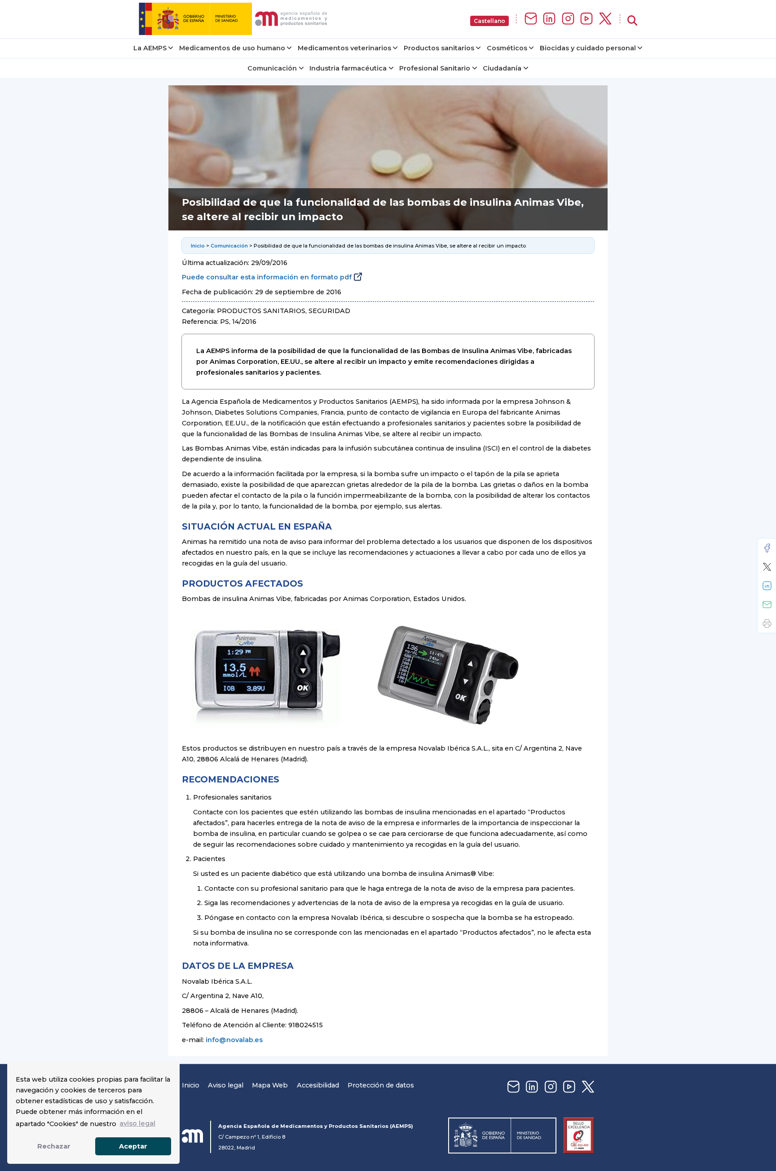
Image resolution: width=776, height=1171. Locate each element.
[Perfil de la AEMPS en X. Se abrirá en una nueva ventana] (605, 19)
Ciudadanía (502, 68)
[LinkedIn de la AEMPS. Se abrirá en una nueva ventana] (549, 19)
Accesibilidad (318, 1085)
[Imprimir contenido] (767, 623)
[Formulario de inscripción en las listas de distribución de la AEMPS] (531, 19)
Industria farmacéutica (348, 68)
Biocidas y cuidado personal (588, 48)
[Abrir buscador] (632, 21)
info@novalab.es (234, 1040)
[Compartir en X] (767, 567)
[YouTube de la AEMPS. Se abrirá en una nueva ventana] (586, 19)
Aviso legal (225, 1085)
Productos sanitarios (439, 48)
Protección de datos (381, 1085)
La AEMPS (150, 48)
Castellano (489, 21)
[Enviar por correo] (767, 605)
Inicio (198, 246)
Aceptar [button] (133, 1146)
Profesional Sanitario (434, 68)
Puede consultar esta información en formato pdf (267, 277)
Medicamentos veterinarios (344, 48)
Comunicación (272, 68)
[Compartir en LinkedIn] (767, 586)
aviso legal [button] (137, 1123)
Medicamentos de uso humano (232, 48)
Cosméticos (507, 48)
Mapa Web (270, 1085)
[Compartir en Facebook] (767, 548)
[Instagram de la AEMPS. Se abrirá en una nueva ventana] (568, 19)
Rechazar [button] (54, 1146)
